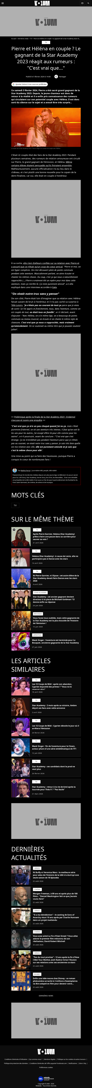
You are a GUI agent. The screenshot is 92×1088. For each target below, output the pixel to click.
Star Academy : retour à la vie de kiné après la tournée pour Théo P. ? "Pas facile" (54, 788)
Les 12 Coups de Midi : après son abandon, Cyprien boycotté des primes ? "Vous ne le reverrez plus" (52, 687)
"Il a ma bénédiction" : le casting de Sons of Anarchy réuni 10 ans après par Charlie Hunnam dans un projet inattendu (56, 917)
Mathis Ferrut (25, 470)
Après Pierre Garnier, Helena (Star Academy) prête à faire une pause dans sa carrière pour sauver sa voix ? (54, 537)
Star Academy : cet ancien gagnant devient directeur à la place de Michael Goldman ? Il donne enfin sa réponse (54, 599)
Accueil (13, 39)
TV (31, 39)
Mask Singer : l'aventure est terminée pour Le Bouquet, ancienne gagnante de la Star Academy (55, 641)
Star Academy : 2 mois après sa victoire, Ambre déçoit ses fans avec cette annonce (54, 706)
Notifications (73, 1063)
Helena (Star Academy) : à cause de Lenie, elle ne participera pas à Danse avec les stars (55, 557)
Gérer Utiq (82, 1063)
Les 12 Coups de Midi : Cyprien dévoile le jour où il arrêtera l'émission (55, 727)
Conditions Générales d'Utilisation (16, 1059)
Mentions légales (49, 1059)
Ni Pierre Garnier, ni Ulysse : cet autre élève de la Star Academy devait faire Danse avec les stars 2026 (56, 578)
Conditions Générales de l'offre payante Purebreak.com (48, 1063)
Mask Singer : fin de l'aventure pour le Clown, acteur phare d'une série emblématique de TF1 (54, 747)
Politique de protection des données (16, 1063)
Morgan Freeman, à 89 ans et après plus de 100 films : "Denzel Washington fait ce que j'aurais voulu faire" (55, 896)
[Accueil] (42, 3)
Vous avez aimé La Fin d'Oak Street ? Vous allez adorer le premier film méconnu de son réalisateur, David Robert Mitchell (55, 939)
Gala (54, 287)
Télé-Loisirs (17, 305)
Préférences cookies (46, 1067)
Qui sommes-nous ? (35, 1059)
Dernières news (23, 39)
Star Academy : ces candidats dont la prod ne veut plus (53, 767)
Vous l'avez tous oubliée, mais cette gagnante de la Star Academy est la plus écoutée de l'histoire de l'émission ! (56, 621)
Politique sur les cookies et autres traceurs (71, 1059)
